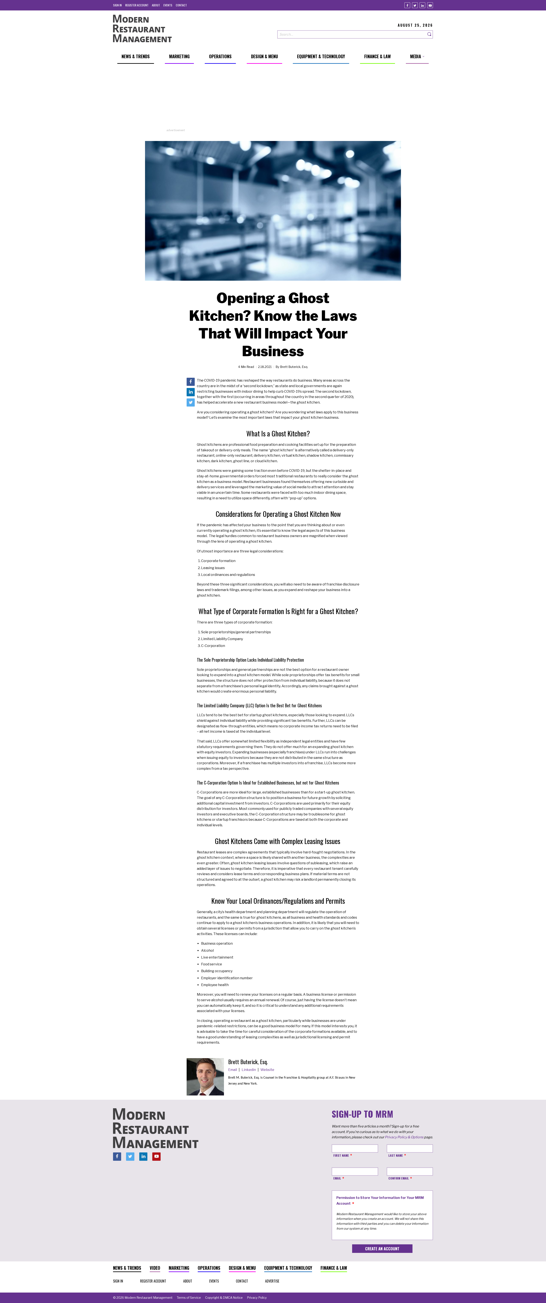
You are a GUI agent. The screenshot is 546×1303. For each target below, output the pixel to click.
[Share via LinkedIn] (191, 392)
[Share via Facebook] (191, 382)
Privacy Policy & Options (404, 1137)
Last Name (395, 1155)
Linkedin (249, 1070)
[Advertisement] (273, 98)
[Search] (429, 34)
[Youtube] (430, 5)
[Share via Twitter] (191, 402)
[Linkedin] (422, 5)
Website (267, 1070)
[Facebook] (407, 5)
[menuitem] (117, 5)
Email (233, 1070)
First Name (341, 1155)
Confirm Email (398, 1178)
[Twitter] (415, 5)
